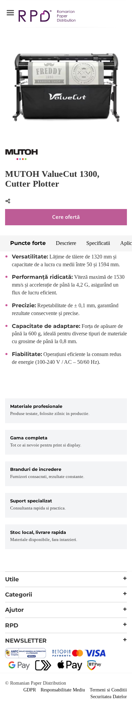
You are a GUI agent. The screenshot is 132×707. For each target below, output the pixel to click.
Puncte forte (28, 243)
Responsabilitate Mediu (63, 689)
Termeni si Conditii (108, 689)
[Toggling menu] (10, 13)
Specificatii (98, 243)
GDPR (29, 689)
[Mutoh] (21, 159)
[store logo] (47, 17)
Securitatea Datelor (108, 696)
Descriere (66, 243)
